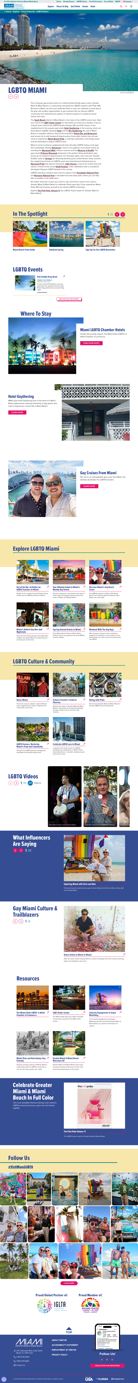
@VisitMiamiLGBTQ (20, 1166)
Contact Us (20, 1365)
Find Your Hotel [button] (91, 343)
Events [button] (85, 6)
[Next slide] (122, 214)
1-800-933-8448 (22, 1361)
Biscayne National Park (44, 175)
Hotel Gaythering (71, 128)
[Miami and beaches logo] (29, 1343)
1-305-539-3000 (22, 1357)
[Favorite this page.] (10, 96)
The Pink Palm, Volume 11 (49, 190)
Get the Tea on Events (69, 299)
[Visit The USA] (89, 1379)
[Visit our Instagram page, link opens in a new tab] (102, 1360)
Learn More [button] (17, 412)
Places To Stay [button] (62, 6)
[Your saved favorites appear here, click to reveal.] (126, 6)
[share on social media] (16, 96)
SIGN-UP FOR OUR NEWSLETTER (107, 1365)
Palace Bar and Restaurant (85, 133)
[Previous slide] (117, 214)
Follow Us (37, 783)
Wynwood (56, 147)
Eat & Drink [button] (75, 6)
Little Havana (71, 163)
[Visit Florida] (102, 1379)
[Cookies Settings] (3, 1379)
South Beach (39, 120)
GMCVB (117, 2)
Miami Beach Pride (56, 138)
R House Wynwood (49, 153)
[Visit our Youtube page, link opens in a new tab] (112, 1360)
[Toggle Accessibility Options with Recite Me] (131, 6)
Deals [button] (93, 6)
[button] (121, 6)
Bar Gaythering (75, 130)
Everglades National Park (88, 172)
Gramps (48, 158)
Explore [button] (51, 6)
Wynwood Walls (49, 150)
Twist (59, 130)
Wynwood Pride (38, 163)
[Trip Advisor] (118, 1379)
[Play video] (64, 796)
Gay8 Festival (62, 166)
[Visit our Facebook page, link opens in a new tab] (107, 1360)
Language (128, 2)
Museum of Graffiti (86, 150)
